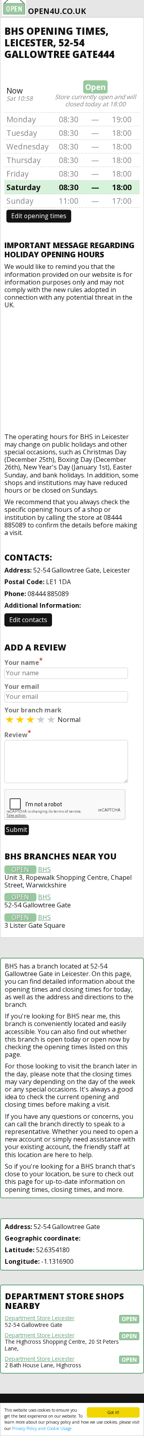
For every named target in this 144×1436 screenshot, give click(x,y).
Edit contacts (28, 619)
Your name (23, 661)
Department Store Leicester (39, 1318)
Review (17, 734)
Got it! (113, 1412)
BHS (44, 869)
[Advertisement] (72, 369)
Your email (21, 686)
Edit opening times (38, 216)
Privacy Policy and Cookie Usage (42, 1428)
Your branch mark (33, 710)
